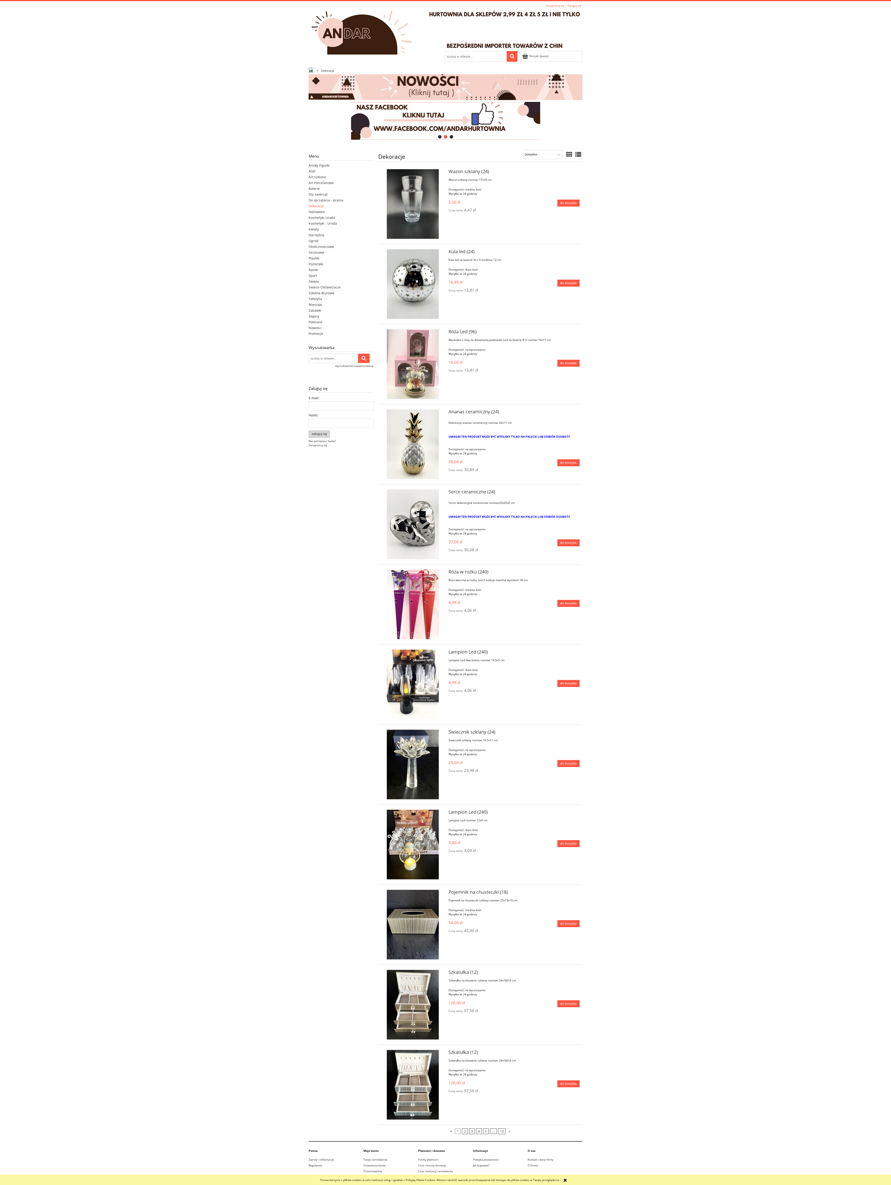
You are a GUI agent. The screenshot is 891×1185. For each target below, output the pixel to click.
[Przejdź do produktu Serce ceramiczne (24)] (412, 524)
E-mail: (314, 398)
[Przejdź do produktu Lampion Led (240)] (412, 684)
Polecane (316, 322)
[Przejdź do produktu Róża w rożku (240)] (412, 604)
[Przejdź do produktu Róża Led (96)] (412, 364)
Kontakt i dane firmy (540, 1160)
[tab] (440, 137)
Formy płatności (428, 1160)
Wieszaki (315, 304)
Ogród (313, 241)
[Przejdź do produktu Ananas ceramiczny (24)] (412, 444)
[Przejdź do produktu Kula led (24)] (412, 284)
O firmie (533, 1165)
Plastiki (314, 258)
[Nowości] (445, 87)
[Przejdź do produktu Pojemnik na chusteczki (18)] (412, 924)
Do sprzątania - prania (326, 200)
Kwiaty (314, 229)
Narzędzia (316, 235)
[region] (445, 121)
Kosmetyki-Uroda (322, 217)
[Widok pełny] (578, 154)
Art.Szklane (317, 177)
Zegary (314, 316)
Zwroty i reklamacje (321, 1160)
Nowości (315, 328)
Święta (314, 281)
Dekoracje (316, 206)
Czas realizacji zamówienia (435, 1171)
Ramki (313, 270)
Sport (313, 275)
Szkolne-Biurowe (321, 293)
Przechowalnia (372, 1171)
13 (502, 1131)
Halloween (317, 212)
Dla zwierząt (318, 194)
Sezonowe (316, 252)
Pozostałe (316, 264)
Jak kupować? (481, 1165)
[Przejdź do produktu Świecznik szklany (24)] (412, 764)
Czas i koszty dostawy (432, 1165)
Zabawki (315, 310)
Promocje (316, 333)
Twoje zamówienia (375, 1160)
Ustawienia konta (374, 1165)
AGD (312, 171)
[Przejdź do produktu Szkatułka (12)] (412, 1004)
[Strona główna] (445, 30)
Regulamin (315, 1165)
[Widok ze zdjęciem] (569, 154)
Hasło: (313, 415)
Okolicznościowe (321, 246)
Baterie (314, 188)
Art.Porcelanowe (321, 183)
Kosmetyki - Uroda (323, 223)
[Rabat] (445, 121)
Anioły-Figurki (319, 165)
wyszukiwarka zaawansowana (354, 366)
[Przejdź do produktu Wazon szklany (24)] (412, 204)
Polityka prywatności (486, 1160)
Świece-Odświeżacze (325, 287)
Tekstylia (315, 299)
